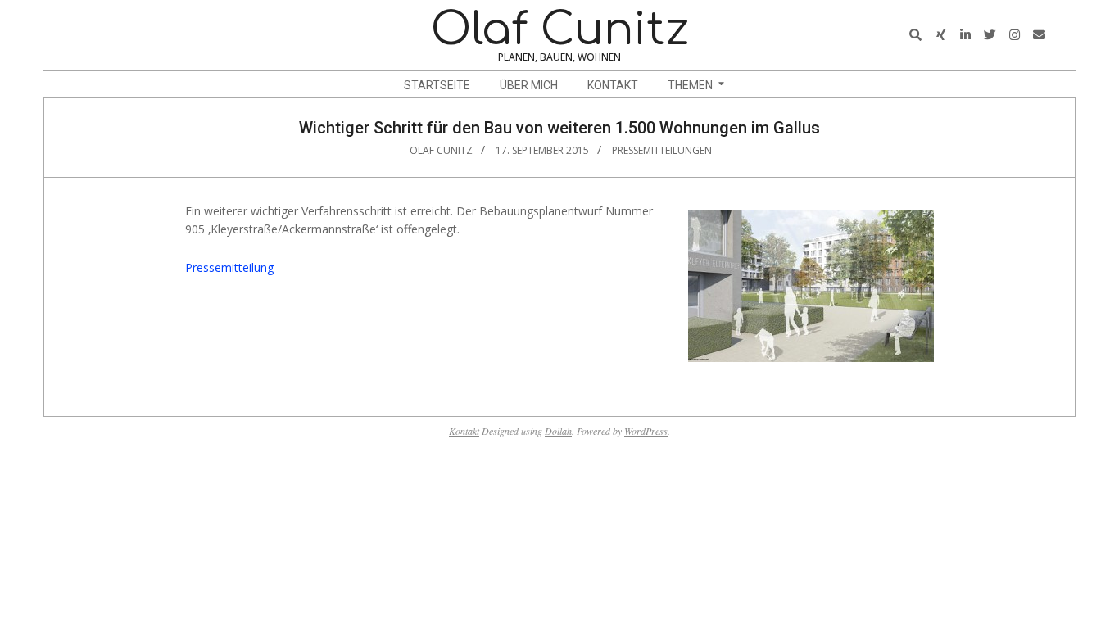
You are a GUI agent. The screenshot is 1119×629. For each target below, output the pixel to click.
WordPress (646, 430)
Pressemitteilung (229, 267)
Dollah (558, 430)
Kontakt (464, 430)
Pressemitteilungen (662, 150)
